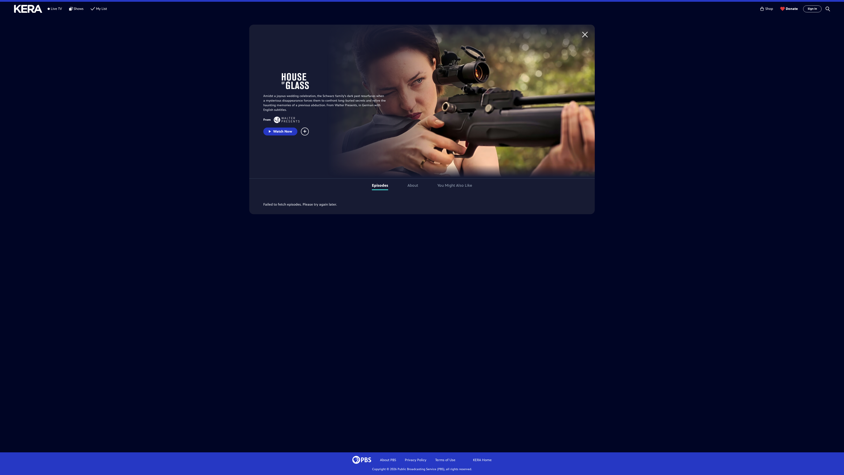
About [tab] (412, 185)
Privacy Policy (415, 460)
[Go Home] (585, 34)
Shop (769, 9)
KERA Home (482, 460)
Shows (79, 9)
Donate (792, 9)
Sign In (812, 9)
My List (101, 9)
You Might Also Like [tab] (454, 185)
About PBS (388, 460)
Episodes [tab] (380, 185)
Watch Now (282, 131)
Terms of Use (445, 460)
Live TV (56, 9)
